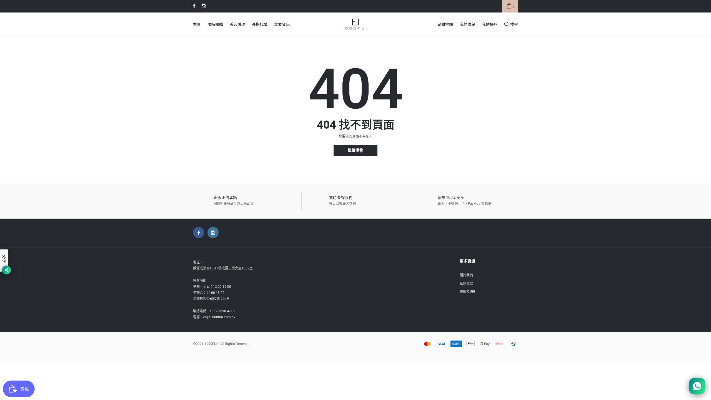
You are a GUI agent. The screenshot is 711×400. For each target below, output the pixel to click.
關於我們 (466, 275)
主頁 (197, 24)
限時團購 (215, 24)
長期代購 (259, 24)
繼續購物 (355, 150)
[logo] (355, 24)
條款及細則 (468, 291)
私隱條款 (466, 283)
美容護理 (237, 24)
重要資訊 (282, 24)
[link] (193, 6)
